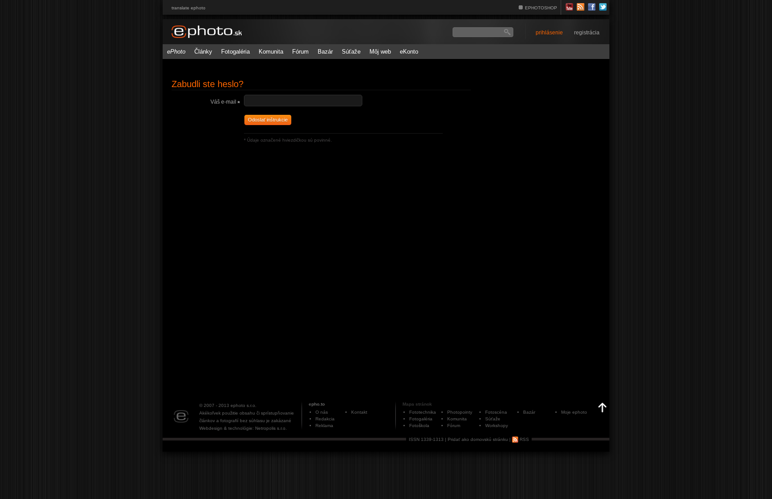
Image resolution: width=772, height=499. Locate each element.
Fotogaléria (235, 51)
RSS (523, 439)
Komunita (271, 51)
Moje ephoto (574, 412)
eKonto (409, 51)
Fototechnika (422, 412)
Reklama (324, 425)
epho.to (317, 404)
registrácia (587, 32)
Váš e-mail (223, 102)
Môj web (380, 51)
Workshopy (496, 425)
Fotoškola (419, 425)
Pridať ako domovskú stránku (478, 439)
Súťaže (351, 51)
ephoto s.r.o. (243, 405)
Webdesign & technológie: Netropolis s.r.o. (243, 428)
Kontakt (359, 412)
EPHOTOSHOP (541, 7)
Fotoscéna (496, 412)
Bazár (325, 51)
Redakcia (325, 418)
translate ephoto (189, 7)
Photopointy (459, 412)
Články (203, 51)
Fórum (300, 51)
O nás (321, 412)
